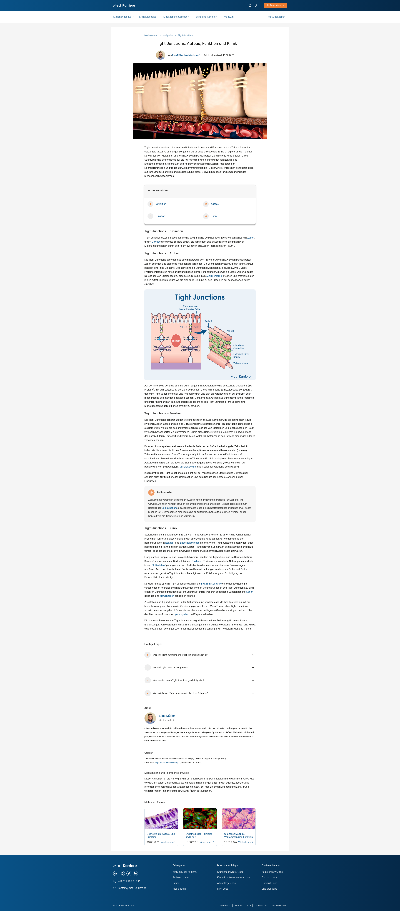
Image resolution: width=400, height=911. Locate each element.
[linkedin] (135, 873)
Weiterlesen (167, 842)
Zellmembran (214, 275)
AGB (249, 905)
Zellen (250, 237)
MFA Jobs (222, 888)
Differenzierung (188, 466)
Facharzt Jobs (270, 877)
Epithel (169, 542)
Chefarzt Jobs (269, 888)
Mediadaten (179, 888)
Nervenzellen (167, 595)
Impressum (225, 905)
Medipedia (168, 35)
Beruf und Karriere (205, 16)
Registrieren (276, 5)
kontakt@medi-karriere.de (131, 887)
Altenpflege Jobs (226, 883)
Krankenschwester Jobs (230, 871)
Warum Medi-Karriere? (185, 871)
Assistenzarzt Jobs (272, 871)
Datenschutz (261, 905)
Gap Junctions (169, 507)
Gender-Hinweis (278, 905)
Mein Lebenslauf (148, 16)
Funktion (160, 216)
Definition (160, 203)
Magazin (229, 16)
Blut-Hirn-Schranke (211, 583)
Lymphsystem (181, 614)
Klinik (214, 216)
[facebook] (128, 873)
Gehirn (249, 591)
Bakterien (197, 561)
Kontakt (239, 905)
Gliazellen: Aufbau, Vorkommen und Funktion (238, 835)
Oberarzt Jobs (269, 883)
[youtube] (115, 873)
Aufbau (215, 203)
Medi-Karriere (150, 35)
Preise (176, 883)
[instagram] (122, 873)
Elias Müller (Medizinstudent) (186, 55)
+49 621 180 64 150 (128, 881)
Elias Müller (167, 716)
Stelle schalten (181, 877)
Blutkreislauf (159, 565)
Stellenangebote (122, 16)
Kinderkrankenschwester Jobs (233, 877)
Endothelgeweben (190, 542)
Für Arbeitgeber (276, 17)
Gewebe (156, 241)
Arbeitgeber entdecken (175, 16)
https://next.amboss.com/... (167, 763)
